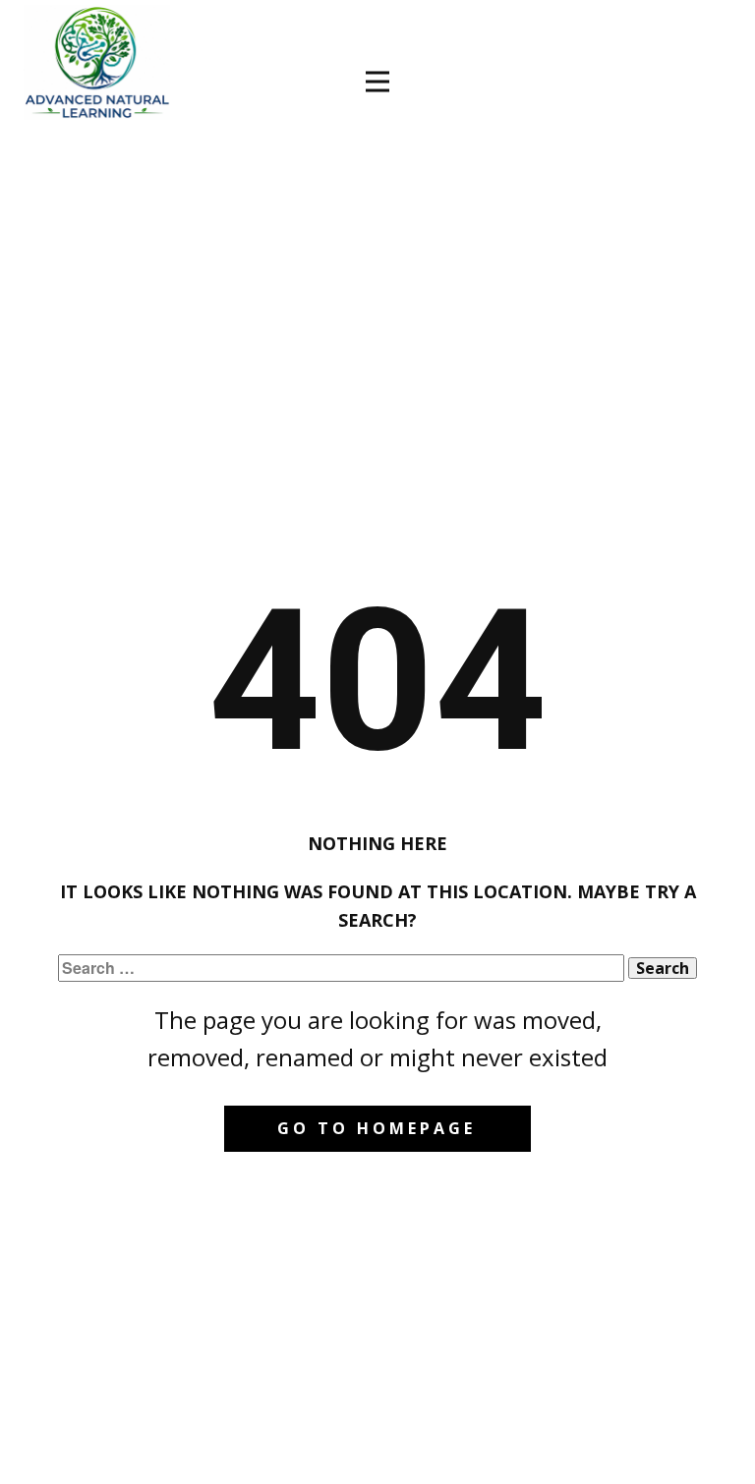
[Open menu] (377, 81)
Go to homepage (376, 1128)
